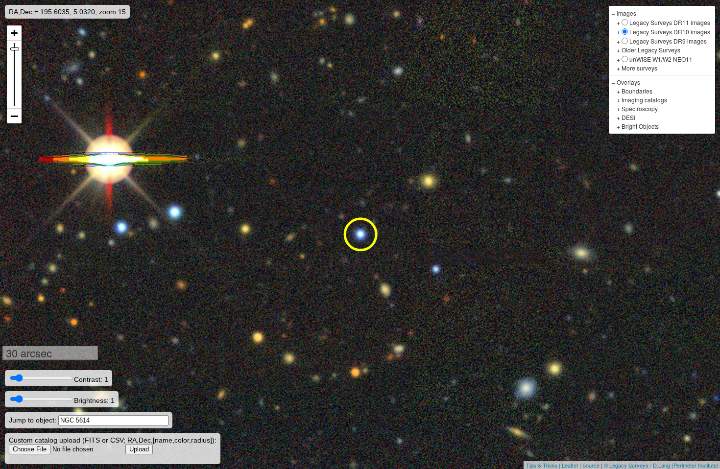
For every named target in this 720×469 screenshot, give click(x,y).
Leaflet (570, 465)
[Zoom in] (14, 33)
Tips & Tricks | (544, 465)
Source (591, 465)
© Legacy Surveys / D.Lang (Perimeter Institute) (661, 465)
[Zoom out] (14, 116)
